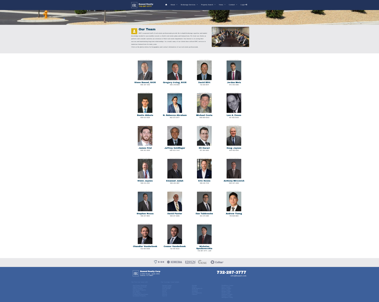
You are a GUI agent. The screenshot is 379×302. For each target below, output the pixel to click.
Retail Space (137, 293)
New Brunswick (197, 293)
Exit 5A (164, 296)
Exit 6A (164, 294)
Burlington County (227, 297)
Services (188, 5)
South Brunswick (197, 288)
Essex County (226, 287)
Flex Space (136, 291)
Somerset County (227, 294)
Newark (194, 285)
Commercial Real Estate (140, 294)
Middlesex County (227, 285)
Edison (194, 287)
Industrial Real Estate (139, 287)
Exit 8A (164, 290)
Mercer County (226, 288)
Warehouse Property (139, 290)
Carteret (194, 294)
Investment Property (139, 296)
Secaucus (195, 291)
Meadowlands (166, 287)
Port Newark (166, 288)
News (221, 5)
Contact (232, 5)
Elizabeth (195, 290)
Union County (226, 293)
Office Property (138, 288)
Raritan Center (167, 285)
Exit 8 (164, 291)
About (172, 5)
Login (243, 5)
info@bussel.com (238, 276)
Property (207, 5)
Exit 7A (164, 293)
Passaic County (226, 296)
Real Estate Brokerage (140, 285)
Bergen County (226, 291)
